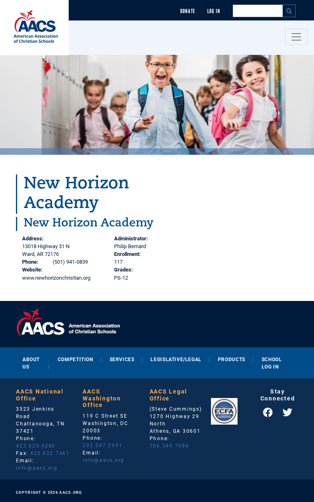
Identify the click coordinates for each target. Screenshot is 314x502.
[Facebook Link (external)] (268, 412)
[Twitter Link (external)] (287, 412)
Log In (213, 11)
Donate (187, 11)
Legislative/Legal (175, 359)
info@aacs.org (37, 467)
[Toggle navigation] (296, 37)
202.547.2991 (102, 445)
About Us (31, 363)
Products (231, 359)
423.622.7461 (50, 453)
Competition (75, 359)
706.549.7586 (169, 445)
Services (122, 359)
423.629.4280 (36, 445)
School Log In (272, 363)
